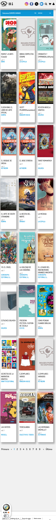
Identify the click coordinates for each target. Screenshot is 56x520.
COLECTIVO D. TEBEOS (27, 435)
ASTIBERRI (4, 168)
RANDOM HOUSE (25, 115)
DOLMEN (41, 115)
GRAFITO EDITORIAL (7, 381)
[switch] (6, 515)
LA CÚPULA (23, 62)
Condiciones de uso (14, 518)
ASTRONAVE (42, 435)
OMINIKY (22, 221)
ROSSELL (4, 435)
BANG (3, 62)
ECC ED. (22, 328)
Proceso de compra (26, 518)
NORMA (3, 115)
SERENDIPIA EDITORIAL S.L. (5, 276)
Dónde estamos (37, 518)
